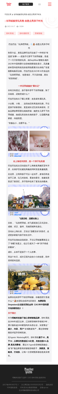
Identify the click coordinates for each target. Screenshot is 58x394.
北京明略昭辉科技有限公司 (29, 390)
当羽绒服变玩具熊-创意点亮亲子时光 (27, 14)
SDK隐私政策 (12, 387)
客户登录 (25, 4)
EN (39, 4)
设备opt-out (44, 387)
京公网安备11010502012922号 (32, 385)
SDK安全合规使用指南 (28, 387)
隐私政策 (49, 385)
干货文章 (8, 14)
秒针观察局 (24, 33)
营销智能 (38, 33)
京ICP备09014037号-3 (10, 385)
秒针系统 (10, 33)
